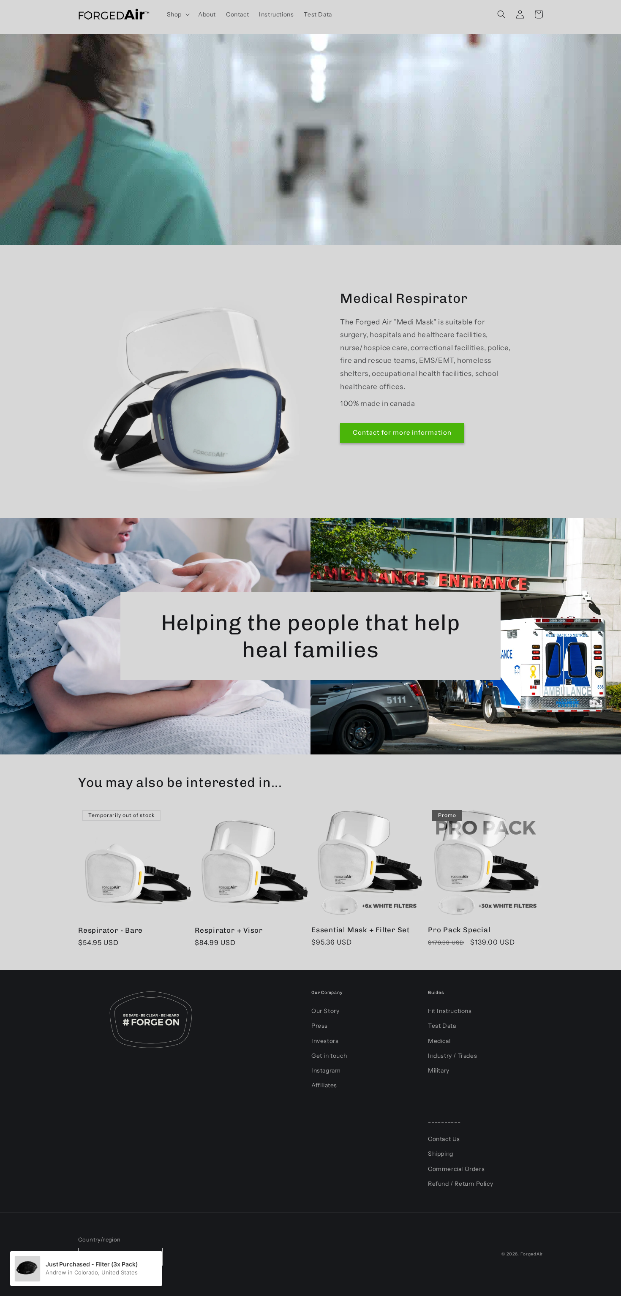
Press (319, 1025)
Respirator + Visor (229, 930)
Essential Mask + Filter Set (360, 930)
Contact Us (444, 1139)
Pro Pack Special (459, 930)
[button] (177, 14)
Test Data (442, 1025)
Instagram (325, 1070)
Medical (439, 1041)
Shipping (440, 1153)
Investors (324, 1041)
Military (438, 1070)
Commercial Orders (456, 1169)
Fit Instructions (450, 1011)
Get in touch (329, 1055)
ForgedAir (531, 1254)
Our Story (325, 1011)
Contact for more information (402, 432)
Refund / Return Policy (460, 1183)
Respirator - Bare (110, 930)
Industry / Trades (452, 1055)
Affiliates (324, 1085)
